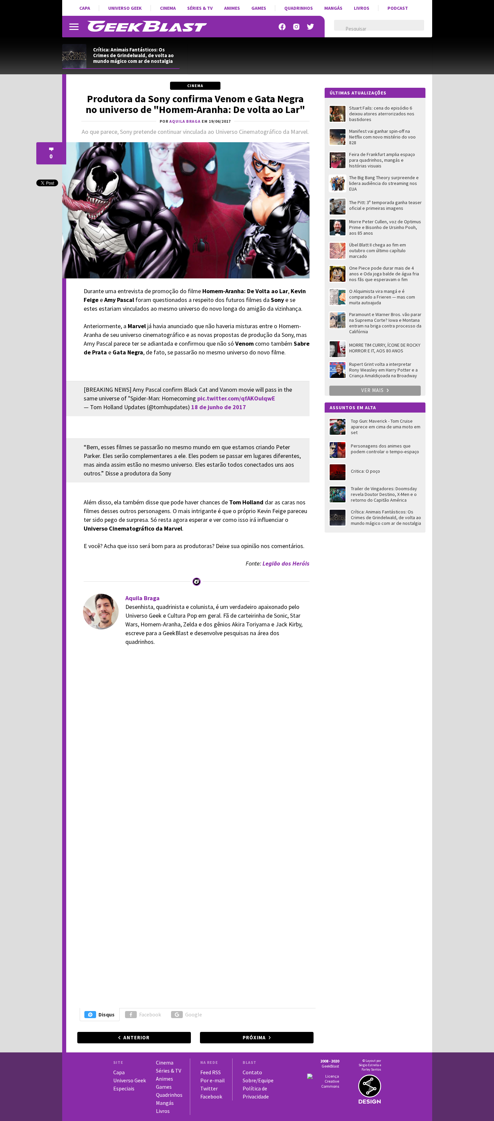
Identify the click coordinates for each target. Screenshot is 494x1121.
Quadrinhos (298, 8)
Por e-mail (212, 1080)
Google (193, 1014)
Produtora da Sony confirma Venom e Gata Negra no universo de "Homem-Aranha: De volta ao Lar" (195, 104)
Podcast (397, 8)
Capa (84, 8)
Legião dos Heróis (286, 563)
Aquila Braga (142, 598)
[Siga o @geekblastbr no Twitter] (310, 26)
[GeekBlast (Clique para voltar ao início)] (147, 26)
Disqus (106, 1014)
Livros (361, 8)
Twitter (209, 1088)
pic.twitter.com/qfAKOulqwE (236, 398)
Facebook (150, 1014)
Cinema (168, 8)
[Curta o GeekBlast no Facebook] (282, 26)
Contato (252, 1072)
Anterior (136, 1037)
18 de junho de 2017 (218, 407)
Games (258, 8)
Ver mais (373, 390)
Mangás (333, 8)
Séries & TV (200, 8)
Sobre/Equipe (258, 1080)
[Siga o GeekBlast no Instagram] (296, 26)
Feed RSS (210, 1072)
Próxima (254, 1037)
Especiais (123, 1088)
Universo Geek (125, 8)
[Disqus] (194, 744)
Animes (232, 8)
